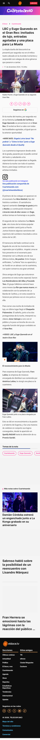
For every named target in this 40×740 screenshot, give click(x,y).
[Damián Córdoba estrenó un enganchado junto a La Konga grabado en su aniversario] (20, 502)
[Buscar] (9, 3)
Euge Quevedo (25, 453)
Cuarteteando (16, 24)
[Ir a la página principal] (20, 3)
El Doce (4, 24)
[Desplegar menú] (4, 3)
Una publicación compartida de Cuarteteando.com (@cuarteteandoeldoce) (15, 187)
